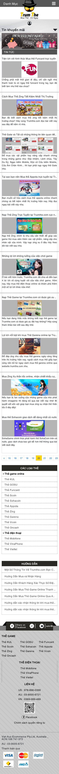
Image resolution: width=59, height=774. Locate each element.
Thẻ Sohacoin (13, 500)
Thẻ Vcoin (10, 522)
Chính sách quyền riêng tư (29, 722)
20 (39, 457)
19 (33, 457)
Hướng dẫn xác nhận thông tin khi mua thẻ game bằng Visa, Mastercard (30, 609)
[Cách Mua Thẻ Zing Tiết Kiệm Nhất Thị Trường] (29, 107)
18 (27, 457)
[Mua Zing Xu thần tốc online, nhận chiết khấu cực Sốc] (29, 387)
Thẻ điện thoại (13, 532)
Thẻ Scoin (10, 495)
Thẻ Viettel (11, 549)
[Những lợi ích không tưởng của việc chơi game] (29, 266)
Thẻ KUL (10, 479)
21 (44, 457)
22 (50, 457)
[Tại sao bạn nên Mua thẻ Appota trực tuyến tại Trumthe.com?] (29, 187)
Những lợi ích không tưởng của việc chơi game (27, 255)
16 (15, 457)
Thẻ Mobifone (13, 538)
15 (9, 457)
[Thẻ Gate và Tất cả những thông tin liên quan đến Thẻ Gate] (29, 145)
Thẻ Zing (10, 511)
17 (21, 457)
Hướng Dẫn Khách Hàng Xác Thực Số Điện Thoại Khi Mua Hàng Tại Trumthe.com (30, 582)
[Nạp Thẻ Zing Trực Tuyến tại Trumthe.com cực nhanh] (29, 225)
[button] (55, 29)
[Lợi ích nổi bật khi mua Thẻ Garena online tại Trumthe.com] (29, 345)
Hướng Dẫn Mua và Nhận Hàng (23, 576)
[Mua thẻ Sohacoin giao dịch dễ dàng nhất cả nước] (29, 427)
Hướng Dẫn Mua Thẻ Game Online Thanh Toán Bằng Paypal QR (30, 589)
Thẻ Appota (11, 506)
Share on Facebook (21, 626)
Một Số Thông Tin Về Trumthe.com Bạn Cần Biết (30, 569)
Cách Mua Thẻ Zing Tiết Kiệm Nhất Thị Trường (27, 96)
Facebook (31, 717)
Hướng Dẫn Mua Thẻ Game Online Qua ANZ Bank (30, 596)
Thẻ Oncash (12, 527)
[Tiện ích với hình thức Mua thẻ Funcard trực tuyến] (29, 69)
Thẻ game (9, 636)
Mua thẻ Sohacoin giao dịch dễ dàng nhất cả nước (29, 417)
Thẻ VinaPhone (14, 543)
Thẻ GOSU (11, 484)
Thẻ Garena (12, 516)
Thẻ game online (14, 473)
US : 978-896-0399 (29, 690)
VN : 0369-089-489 (29, 699)
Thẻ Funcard (12, 489)
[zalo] (29, 707)
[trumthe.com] (29, 9)
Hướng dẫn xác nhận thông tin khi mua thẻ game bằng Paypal (30, 602)
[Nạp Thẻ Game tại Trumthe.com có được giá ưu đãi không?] (29, 307)
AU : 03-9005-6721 (29, 694)
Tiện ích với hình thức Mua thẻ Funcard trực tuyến (29, 58)
